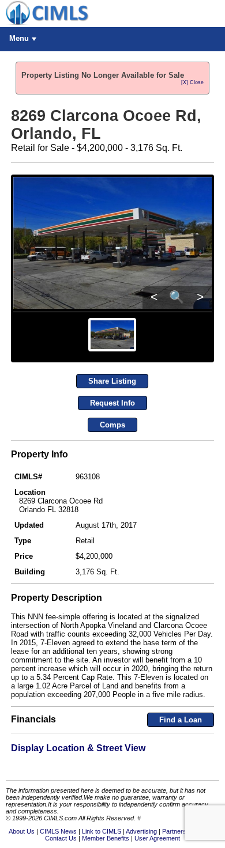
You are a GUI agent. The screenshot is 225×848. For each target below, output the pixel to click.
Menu (19, 38)
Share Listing (112, 381)
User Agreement (157, 838)
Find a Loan (180, 720)
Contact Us (61, 838)
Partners (174, 831)
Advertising (141, 831)
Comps (112, 425)
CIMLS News (58, 831)
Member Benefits (105, 838)
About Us (22, 831)
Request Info (112, 403)
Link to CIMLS (101, 831)
